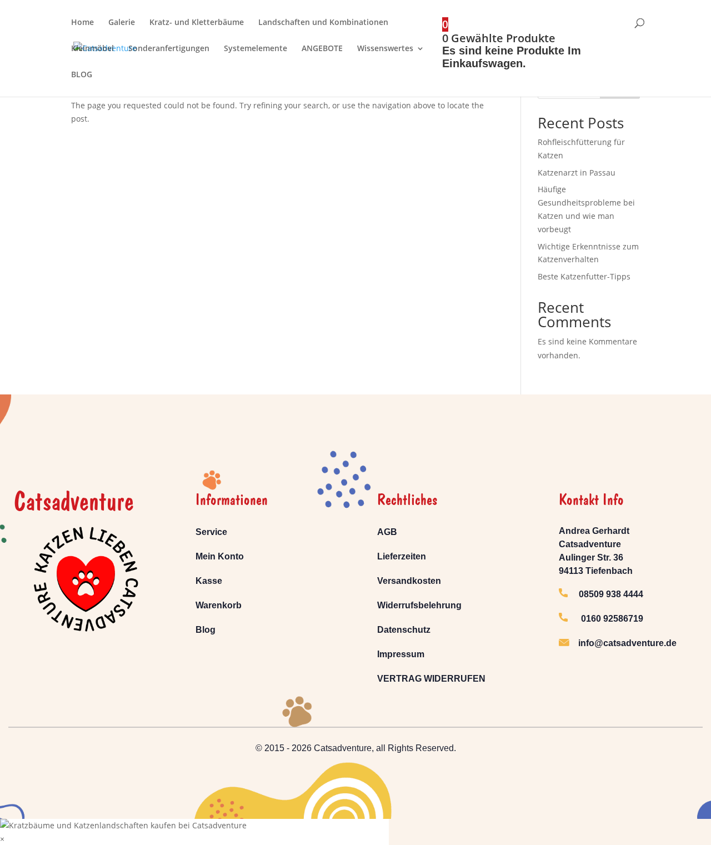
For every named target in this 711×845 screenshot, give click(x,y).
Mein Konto (220, 556)
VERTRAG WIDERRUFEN (431, 678)
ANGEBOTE (322, 48)
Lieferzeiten (401, 556)
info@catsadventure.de (627, 643)
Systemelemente (255, 48)
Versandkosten (409, 581)
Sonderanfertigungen (168, 48)
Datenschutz (403, 629)
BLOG (81, 75)
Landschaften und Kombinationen (323, 22)
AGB (387, 532)
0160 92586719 (605, 618)
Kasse (209, 581)
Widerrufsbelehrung (419, 605)
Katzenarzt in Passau (576, 172)
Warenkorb (219, 605)
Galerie (121, 22)
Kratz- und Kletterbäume (196, 22)
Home (82, 22)
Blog (206, 629)
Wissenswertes (385, 48)
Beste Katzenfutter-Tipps (584, 276)
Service (211, 532)
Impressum (400, 654)
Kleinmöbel (92, 48)
